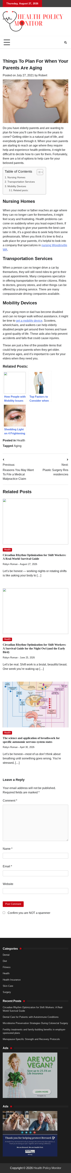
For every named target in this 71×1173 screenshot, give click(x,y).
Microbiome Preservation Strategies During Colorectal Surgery (35, 1023)
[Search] (65, 42)
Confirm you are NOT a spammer (28, 912)
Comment (10, 800)
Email (7, 866)
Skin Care (8, 986)
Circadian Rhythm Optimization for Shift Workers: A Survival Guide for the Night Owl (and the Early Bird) (34, 648)
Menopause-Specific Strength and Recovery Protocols (31, 1039)
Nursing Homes (16, 177)
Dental (6, 954)
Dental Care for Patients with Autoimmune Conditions (31, 1017)
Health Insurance (12, 979)
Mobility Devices (16, 186)
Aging (17, 445)
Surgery (7, 992)
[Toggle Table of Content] (38, 172)
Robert (42, 75)
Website (8, 884)
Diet (5, 961)
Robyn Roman (10, 564)
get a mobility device (29, 320)
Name (7, 848)
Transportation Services (21, 181)
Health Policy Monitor (47, 1168)
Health (21, 440)
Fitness (7, 967)
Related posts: (21, 190)
